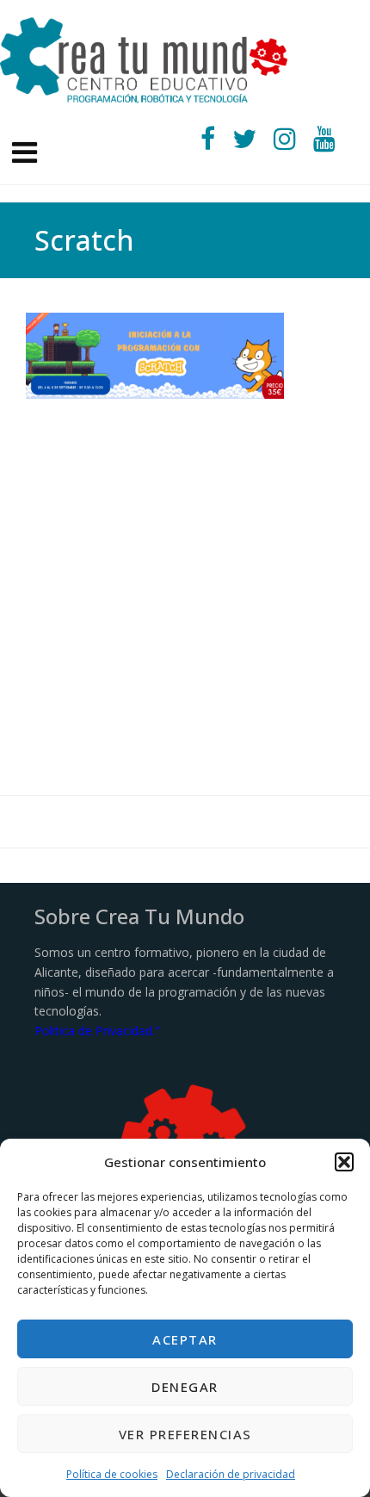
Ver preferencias (185, 1434)
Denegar (185, 1386)
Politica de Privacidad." (97, 1030)
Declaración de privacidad (230, 1474)
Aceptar (185, 1339)
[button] (344, 1162)
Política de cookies (111, 1474)
